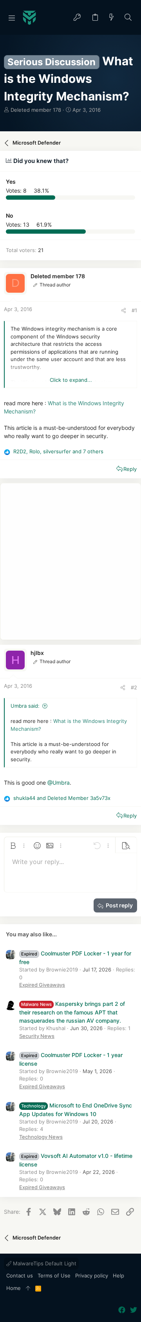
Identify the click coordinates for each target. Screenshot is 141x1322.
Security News (36, 1036)
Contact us (19, 1275)
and (61, 798)
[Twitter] (133, 1310)
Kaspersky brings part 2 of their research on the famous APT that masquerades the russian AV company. (72, 1012)
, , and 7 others (58, 451)
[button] (12, 18)
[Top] (28, 1288)
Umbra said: (25, 706)
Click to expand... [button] (71, 380)
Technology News (41, 1137)
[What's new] (111, 17)
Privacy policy (91, 1275)
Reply (130, 469)
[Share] (123, 310)
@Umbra (58, 782)
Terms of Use (54, 1275)
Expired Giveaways (42, 985)
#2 (134, 687)
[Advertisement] (70, 561)
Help (118, 1275)
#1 (134, 310)
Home (13, 1288)
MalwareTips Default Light (43, 1263)
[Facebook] (121, 1310)
